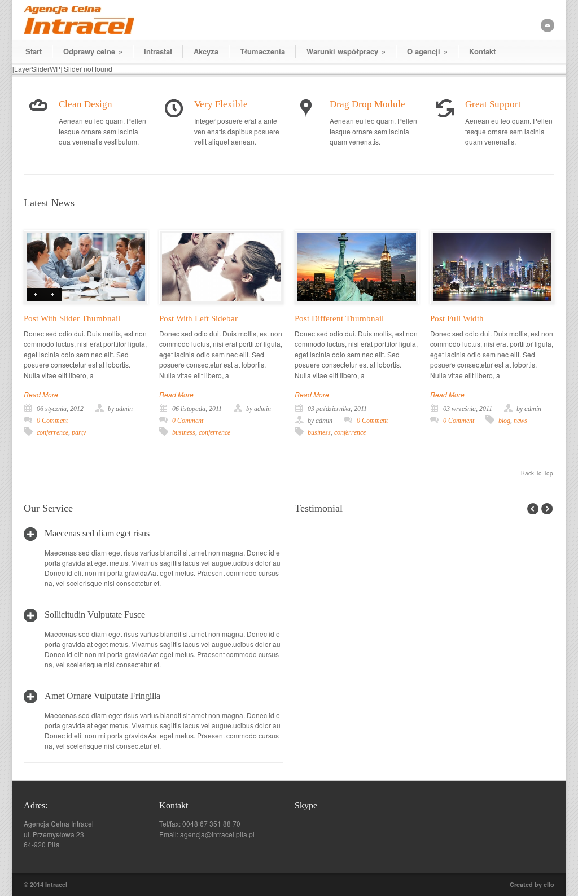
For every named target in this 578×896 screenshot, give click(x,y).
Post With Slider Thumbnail (72, 318)
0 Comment (52, 421)
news (520, 421)
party (79, 432)
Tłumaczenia (262, 51)
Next (53, 294)
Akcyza (206, 51)
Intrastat (158, 51)
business (183, 432)
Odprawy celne (92, 51)
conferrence (52, 432)
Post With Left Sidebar (198, 318)
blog (504, 421)
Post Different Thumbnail (339, 318)
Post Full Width (457, 318)
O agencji (427, 51)
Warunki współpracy (346, 51)
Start (33, 51)
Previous (35, 294)
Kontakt (482, 51)
